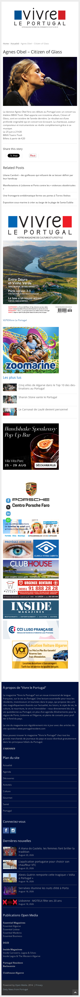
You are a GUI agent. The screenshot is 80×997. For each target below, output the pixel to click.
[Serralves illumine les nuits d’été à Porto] (10, 894)
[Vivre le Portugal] (40, 18)
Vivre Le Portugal (18, 320)
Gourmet (7, 797)
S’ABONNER (9, 748)
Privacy (39, 985)
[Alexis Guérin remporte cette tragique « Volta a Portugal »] (10, 881)
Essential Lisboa (11, 929)
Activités (7, 784)
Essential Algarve (12, 926)
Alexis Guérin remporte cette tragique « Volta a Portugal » (47, 876)
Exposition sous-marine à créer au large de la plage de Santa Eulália (38, 202)
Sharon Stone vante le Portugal (38, 397)
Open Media (21, 985)
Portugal (7, 810)
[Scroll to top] (75, 992)
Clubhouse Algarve (13, 972)
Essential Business (12, 936)
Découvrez (8, 778)
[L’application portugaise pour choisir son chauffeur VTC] (10, 868)
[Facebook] (6, 830)
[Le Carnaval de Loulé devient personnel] (10, 414)
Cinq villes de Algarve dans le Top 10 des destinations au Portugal (47, 386)
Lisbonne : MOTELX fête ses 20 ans (40, 900)
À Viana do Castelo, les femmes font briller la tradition (47, 850)
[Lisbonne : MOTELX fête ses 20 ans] (10, 904)
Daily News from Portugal (15, 989)
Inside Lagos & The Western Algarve (21, 956)
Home (6, 43)
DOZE (6, 942)
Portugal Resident (13, 962)
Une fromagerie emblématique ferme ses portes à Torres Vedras (37, 195)
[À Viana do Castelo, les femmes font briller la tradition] (10, 855)
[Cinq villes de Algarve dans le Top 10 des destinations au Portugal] (10, 390)
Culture (7, 791)
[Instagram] (13, 830)
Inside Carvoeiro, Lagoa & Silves (19, 952)
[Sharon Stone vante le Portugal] (10, 402)
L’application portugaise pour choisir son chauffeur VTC (44, 863)
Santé (6, 804)
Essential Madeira (12, 932)
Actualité (15, 43)
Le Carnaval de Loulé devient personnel (43, 409)
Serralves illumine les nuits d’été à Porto (44, 888)
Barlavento (9, 966)
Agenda (7, 771)
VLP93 (6, 320)
